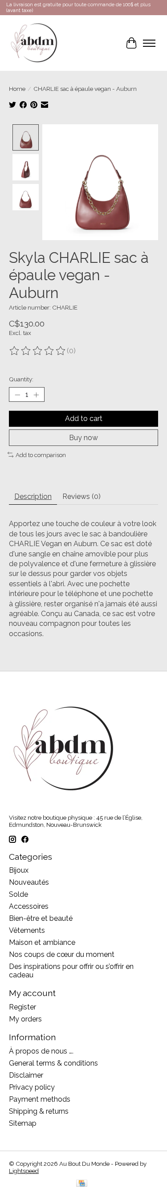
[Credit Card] (81, 1184)
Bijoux (19, 870)
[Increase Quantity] (36, 394)
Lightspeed (24, 1170)
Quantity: (21, 379)
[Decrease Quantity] (17, 394)
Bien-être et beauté (41, 918)
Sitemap (23, 1123)
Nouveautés (29, 882)
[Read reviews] (38, 351)
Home (17, 88)
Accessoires (29, 906)
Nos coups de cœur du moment (61, 954)
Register (22, 1007)
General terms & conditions (53, 1063)
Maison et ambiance (42, 942)
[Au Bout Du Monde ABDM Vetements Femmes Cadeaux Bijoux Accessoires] (34, 43)
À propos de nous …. (41, 1051)
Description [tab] (33, 496)
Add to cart (83, 418)
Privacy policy (32, 1087)
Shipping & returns (39, 1111)
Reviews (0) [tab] (81, 496)
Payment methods (39, 1099)
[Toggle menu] (149, 43)
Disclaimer (26, 1075)
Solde (18, 894)
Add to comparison (41, 454)
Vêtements (27, 930)
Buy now (83, 437)
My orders (25, 1019)
